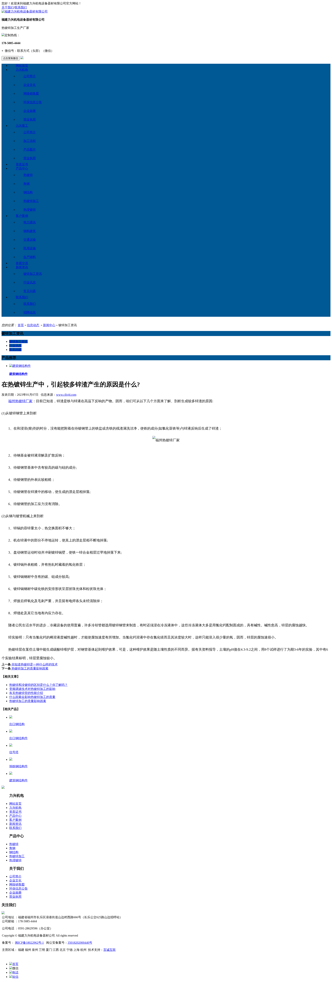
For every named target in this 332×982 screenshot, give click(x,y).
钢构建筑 (29, 231)
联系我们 (21, 7)
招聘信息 (29, 312)
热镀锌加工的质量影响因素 (29, 668)
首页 (21, 325)
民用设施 (29, 248)
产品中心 (22, 168)
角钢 (26, 183)
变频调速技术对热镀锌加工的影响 (32, 688)
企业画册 (29, 110)
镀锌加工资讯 (32, 273)
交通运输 (29, 239)
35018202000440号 (80, 942)
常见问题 (29, 291)
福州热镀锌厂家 (20, 401)
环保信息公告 (32, 102)
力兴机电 (22, 69)
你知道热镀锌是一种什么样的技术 (34, 664)
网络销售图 (31, 93)
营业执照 (29, 119)
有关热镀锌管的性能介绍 (26, 693)
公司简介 (29, 76)
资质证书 (22, 164)
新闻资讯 (22, 267)
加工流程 (29, 140)
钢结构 (28, 192)
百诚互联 (109, 949)
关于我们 (8, 7)
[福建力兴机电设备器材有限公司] (25, 11)
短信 (15, 976)
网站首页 (22, 65)
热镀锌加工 (31, 201)
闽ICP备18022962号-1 (29, 942)
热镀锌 (28, 175)
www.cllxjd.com (66, 394)
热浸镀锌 (29, 209)
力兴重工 (22, 125)
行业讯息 (29, 282)
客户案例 (22, 215)
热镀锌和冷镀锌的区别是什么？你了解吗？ (38, 684)
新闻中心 (49, 325)
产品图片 (29, 149)
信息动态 (33, 325)
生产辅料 (29, 257)
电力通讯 (29, 222)
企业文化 (29, 84)
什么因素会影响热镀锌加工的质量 (32, 697)
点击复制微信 (10, 58)
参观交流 (22, 263)
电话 (15, 972)
